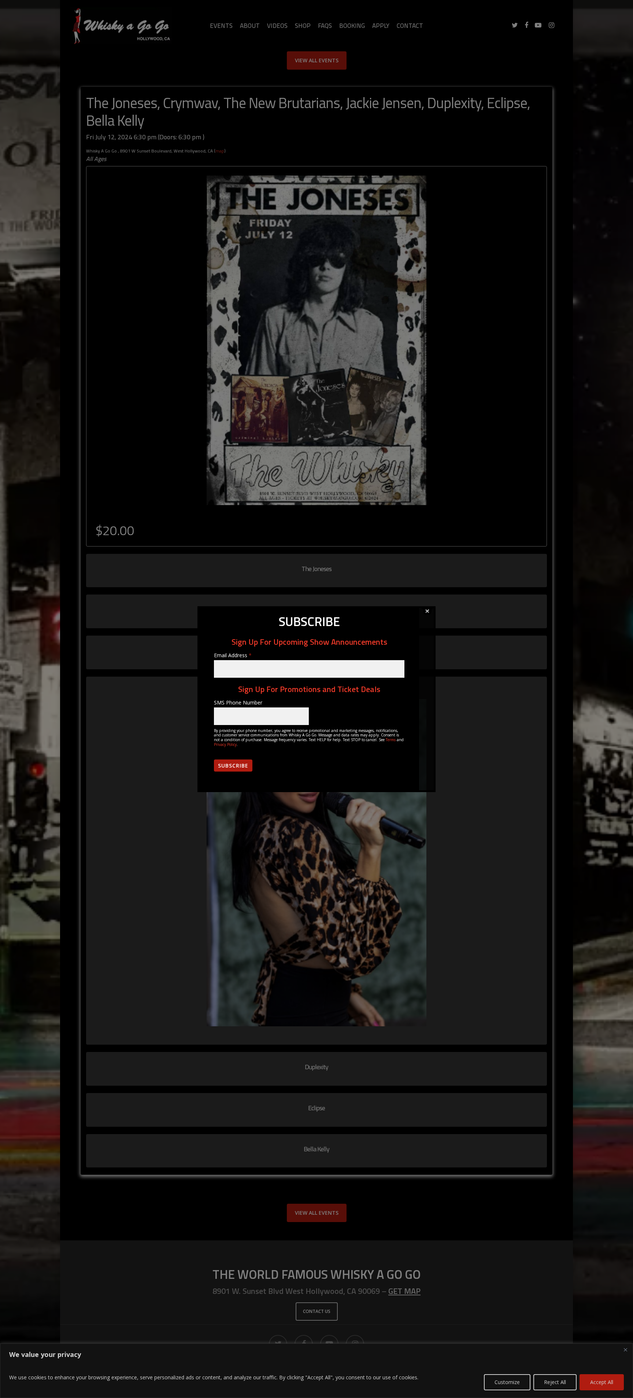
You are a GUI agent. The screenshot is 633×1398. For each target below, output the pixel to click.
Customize (507, 1382)
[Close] (625, 1349)
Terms (391, 739)
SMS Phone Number (238, 702)
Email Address (233, 655)
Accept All (601, 1382)
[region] (316, 1370)
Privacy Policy (225, 744)
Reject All (555, 1382)
